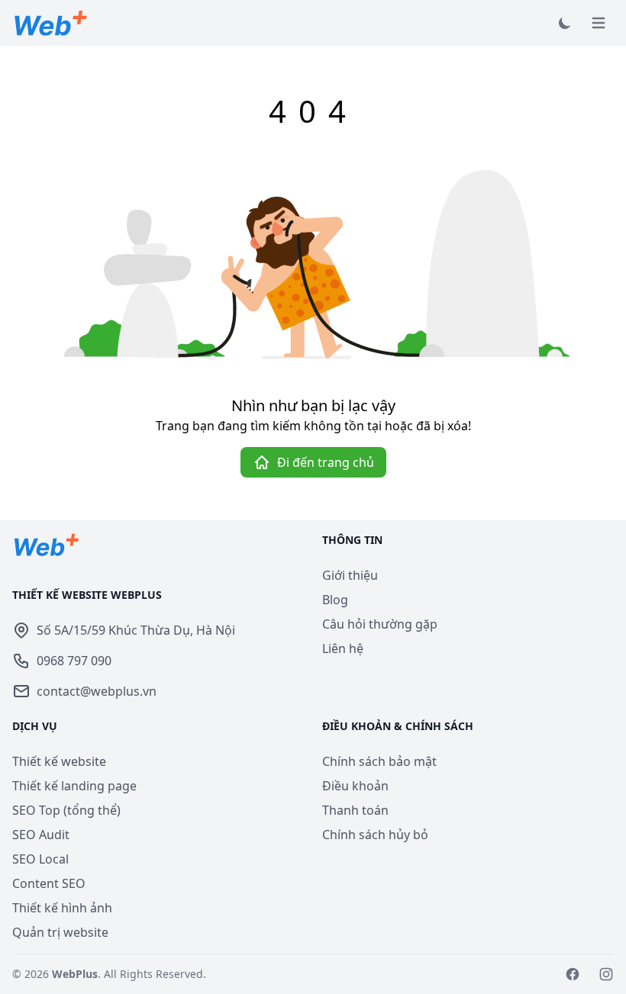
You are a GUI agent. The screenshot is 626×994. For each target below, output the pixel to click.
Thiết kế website (59, 761)
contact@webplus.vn (96, 691)
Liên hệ (342, 648)
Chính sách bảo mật (379, 761)
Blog (335, 599)
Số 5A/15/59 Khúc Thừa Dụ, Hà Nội (136, 630)
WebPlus (75, 974)
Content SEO (49, 883)
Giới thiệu (350, 575)
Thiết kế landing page (74, 785)
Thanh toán (355, 810)
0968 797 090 (74, 660)
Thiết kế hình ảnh (62, 907)
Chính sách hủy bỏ (375, 834)
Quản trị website (60, 932)
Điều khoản (355, 785)
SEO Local (40, 859)
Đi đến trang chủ (325, 462)
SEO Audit (40, 834)
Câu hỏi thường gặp (379, 624)
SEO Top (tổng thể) (66, 810)
